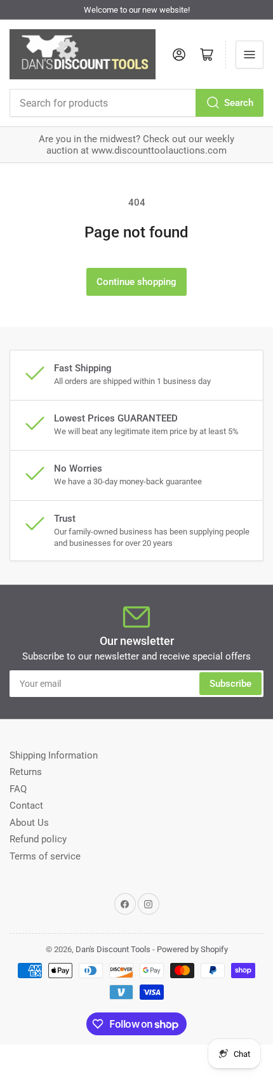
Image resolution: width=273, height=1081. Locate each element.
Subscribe (230, 683)
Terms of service (45, 856)
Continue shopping (136, 282)
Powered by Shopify (192, 949)
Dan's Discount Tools (113, 949)
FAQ (18, 789)
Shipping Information (54, 755)
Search (238, 103)
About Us (29, 822)
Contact (26, 805)
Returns (26, 772)
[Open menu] (249, 55)
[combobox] (136, 103)
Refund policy (38, 839)
